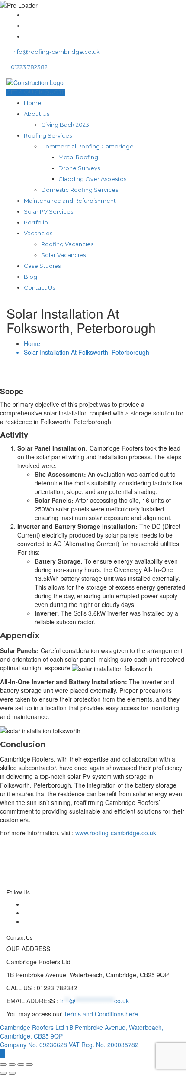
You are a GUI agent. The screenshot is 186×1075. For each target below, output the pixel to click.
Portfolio (36, 222)
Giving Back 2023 (65, 124)
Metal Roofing (78, 157)
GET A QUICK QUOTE (35, 92)
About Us (36, 113)
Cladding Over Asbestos (92, 178)
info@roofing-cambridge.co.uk (55, 51)
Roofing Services (48, 135)
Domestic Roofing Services (79, 189)
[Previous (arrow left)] (3, 1073)
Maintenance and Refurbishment (70, 200)
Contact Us (39, 287)
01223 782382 (29, 66)
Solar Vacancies (63, 254)
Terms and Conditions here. (102, 1013)
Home (33, 102)
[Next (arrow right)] (12, 1073)
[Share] (20, 1064)
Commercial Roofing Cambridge (87, 146)
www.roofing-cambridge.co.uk (115, 832)
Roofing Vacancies (67, 244)
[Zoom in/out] (3, 1064)
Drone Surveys (79, 168)
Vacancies (38, 233)
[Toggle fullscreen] (12, 1064)
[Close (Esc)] (29, 1064)
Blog (30, 276)
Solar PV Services (48, 211)
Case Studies (42, 265)
